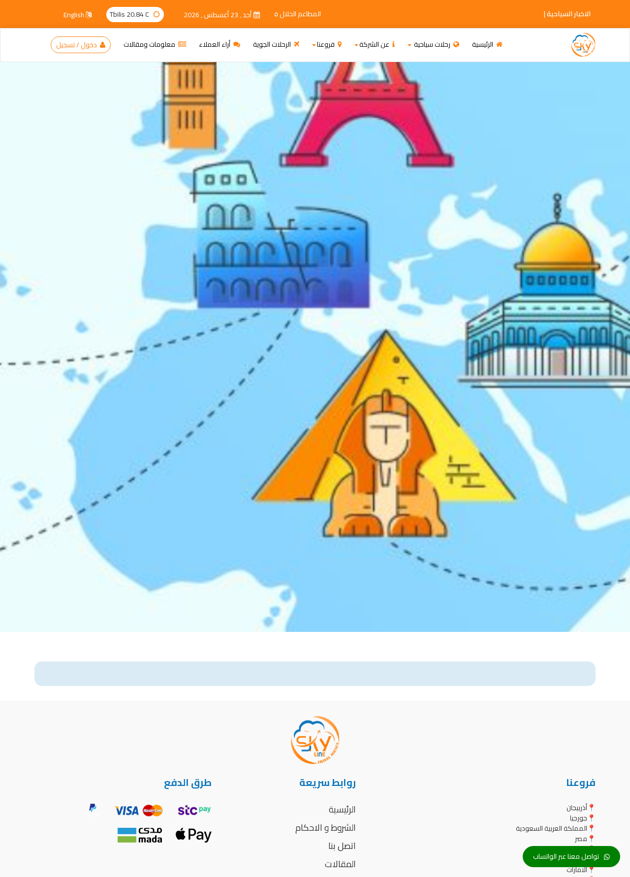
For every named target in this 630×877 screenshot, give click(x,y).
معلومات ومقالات (150, 44)
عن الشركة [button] (375, 44)
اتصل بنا (342, 846)
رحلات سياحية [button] (432, 44)
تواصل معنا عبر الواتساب (566, 856)
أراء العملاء (215, 44)
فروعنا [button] (326, 44)
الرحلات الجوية (272, 44)
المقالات (340, 864)
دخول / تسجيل (77, 44)
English (74, 14)
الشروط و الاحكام (325, 827)
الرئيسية (483, 44)
